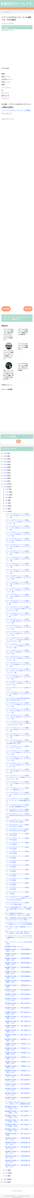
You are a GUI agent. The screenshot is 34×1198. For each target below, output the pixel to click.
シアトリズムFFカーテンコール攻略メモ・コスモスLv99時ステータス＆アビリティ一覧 (18, 577)
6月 (6, 506)
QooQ (20, 1197)
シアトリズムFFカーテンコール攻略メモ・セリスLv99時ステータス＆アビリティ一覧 (18, 552)
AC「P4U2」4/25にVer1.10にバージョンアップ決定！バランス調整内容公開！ (18, 1103)
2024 (5, 459)
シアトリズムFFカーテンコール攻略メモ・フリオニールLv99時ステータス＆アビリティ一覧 (18, 670)
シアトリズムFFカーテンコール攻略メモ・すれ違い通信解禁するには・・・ (18, 805)
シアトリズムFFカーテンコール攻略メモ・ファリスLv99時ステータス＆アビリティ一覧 (18, 752)
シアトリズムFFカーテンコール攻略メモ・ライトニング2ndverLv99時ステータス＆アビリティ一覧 (18, 639)
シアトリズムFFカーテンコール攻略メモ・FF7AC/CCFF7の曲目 (17, 821)
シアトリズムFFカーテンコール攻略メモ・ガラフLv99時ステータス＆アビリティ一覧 (18, 735)
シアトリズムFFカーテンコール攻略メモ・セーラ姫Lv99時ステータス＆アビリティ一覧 (18, 621)
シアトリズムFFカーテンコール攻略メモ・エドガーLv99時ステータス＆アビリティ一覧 (18, 540)
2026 (5, 453)
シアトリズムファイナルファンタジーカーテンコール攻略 (17, 27)
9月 (6, 497)
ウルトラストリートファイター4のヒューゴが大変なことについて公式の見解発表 (18, 923)
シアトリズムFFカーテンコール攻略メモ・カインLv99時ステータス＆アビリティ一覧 (18, 559)
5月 (6, 508)
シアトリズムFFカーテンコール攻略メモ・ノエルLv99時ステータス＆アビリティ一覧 (18, 596)
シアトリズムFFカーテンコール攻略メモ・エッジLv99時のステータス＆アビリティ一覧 (18, 758)
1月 (6, 1176)
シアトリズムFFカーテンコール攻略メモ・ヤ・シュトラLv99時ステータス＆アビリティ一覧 (18, 645)
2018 (5, 475)
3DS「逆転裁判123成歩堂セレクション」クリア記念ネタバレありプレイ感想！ (18, 914)
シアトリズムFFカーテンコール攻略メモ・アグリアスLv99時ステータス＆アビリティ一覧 (18, 658)
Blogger (20, 1190)
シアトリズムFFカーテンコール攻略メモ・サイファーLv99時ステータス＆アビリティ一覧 (18, 521)
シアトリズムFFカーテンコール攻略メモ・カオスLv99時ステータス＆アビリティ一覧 (18, 583)
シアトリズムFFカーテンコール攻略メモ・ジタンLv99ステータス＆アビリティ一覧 (18, 794)
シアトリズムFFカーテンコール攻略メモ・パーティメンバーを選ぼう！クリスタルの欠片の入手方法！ (18, 898)
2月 (6, 1173)
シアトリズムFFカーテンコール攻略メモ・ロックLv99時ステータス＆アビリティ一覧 (18, 571)
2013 (5, 1179)
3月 (6, 1170)
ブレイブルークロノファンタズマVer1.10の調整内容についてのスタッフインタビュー (18, 937)
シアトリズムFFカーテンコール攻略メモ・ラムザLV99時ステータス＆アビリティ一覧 (18, 771)
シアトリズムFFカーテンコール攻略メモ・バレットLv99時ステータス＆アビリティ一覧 (18, 627)
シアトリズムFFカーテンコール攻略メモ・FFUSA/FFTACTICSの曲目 (17, 830)
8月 (6, 500)
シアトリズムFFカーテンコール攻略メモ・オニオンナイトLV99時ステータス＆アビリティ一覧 (18, 777)
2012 (5, 1182)
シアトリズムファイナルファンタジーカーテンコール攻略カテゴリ (17, 318)
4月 (6, 511)
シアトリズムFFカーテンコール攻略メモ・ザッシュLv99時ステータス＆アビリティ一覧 (18, 633)
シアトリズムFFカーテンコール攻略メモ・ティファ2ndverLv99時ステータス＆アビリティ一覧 (18, 608)
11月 (7, 492)
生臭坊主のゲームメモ (16, 3)
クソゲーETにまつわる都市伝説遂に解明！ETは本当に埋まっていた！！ (17, 699)
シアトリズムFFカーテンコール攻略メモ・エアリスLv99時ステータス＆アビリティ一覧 (18, 710)
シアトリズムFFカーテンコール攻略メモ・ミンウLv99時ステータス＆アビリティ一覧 (18, 664)
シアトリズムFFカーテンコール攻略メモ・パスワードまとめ (17, 747)
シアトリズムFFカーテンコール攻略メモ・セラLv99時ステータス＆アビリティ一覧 (18, 602)
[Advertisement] (17, 48)
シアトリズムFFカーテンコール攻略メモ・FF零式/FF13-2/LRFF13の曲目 (17, 810)
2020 (5, 470)
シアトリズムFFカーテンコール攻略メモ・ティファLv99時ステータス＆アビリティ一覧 (18, 704)
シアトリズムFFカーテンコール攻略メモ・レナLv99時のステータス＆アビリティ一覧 (18, 729)
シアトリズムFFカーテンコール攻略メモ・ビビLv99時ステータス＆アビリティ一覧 (18, 693)
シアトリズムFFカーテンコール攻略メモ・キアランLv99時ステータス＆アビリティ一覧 (18, 652)
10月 (7, 495)
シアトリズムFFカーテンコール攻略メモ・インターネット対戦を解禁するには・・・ (18, 800)
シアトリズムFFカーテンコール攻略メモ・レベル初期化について (17, 788)
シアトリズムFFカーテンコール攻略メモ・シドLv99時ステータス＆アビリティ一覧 (18, 614)
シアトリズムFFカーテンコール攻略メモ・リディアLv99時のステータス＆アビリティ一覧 (18, 764)
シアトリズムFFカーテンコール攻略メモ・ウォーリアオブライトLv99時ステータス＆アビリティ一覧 (18, 723)
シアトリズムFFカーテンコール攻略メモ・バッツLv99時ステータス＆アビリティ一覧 (18, 783)
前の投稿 (28, 309)
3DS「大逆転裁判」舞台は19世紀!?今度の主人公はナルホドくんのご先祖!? (18, 918)
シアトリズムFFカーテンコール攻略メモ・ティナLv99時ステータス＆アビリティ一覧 (18, 546)
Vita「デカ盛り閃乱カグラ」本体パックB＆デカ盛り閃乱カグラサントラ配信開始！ (18, 908)
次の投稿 (6, 309)
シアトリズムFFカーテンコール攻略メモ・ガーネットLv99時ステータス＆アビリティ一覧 (18, 683)
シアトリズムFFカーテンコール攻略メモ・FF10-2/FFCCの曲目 (17, 825)
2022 (5, 464)
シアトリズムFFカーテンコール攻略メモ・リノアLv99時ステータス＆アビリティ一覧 (18, 527)
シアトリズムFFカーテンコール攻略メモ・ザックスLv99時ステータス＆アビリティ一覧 (18, 590)
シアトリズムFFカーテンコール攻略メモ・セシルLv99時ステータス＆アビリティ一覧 (18, 565)
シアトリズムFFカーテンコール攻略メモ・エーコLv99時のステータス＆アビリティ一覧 (18, 676)
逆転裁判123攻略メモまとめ (14, 946)
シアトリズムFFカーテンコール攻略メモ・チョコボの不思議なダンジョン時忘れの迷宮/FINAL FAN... (18, 741)
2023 (5, 462)
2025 (5, 456)
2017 (5, 478)
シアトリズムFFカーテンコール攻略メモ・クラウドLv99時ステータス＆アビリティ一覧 (18, 716)
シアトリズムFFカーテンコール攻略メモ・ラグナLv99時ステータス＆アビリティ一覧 (18, 515)
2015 (5, 484)
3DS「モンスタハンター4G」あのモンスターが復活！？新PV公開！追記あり (18, 932)
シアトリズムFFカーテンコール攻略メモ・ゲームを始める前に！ (17, 903)
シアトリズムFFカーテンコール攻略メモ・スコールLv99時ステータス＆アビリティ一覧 (18, 534)
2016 (5, 481)
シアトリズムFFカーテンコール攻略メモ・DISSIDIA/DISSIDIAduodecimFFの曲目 (18, 815)
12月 (7, 489)
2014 (5, 487)
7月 (6, 503)
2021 (5, 467)
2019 (5, 473)
